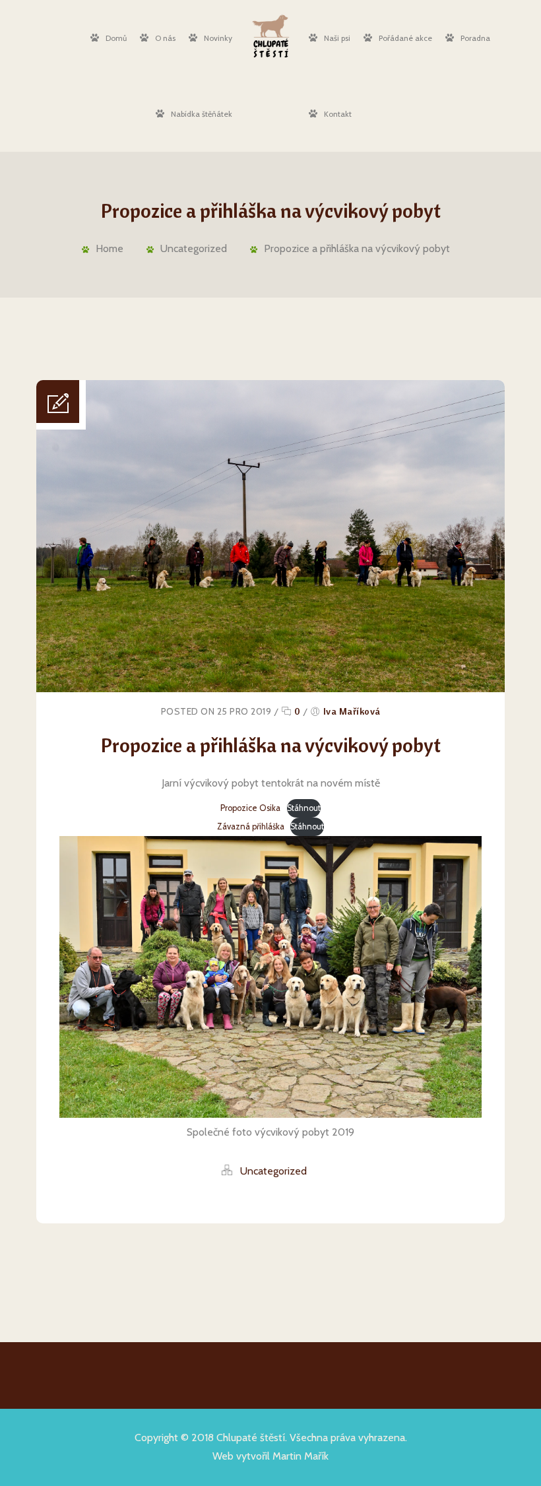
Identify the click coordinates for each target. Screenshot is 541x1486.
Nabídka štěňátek (201, 114)
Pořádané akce (405, 38)
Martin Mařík (300, 1456)
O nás (165, 38)
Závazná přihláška (250, 826)
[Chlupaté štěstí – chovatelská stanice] (270, 36)
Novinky (218, 38)
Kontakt (338, 114)
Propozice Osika (250, 808)
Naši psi (337, 38)
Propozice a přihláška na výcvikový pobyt (357, 248)
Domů (116, 38)
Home (109, 248)
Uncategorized (193, 248)
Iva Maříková (352, 711)
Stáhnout (304, 808)
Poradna (475, 38)
